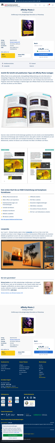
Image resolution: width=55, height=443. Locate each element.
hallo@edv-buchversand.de (12, 387)
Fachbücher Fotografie (24, 368)
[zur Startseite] (10, 4)
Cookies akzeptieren (12, 435)
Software (21, 365)
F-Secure (41, 367)
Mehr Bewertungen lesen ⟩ (27, 433)
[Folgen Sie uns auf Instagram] (31, 398)
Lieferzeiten (3, 367)
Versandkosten (4, 365)
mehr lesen (14, 290)
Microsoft (41, 368)
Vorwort (33, 63)
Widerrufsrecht (27, 439)
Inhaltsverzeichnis (9, 63)
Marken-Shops (22, 370)
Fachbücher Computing (24, 367)
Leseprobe (6, 66)
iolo (40, 370)
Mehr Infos (16, 432)
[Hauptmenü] (52, 5)
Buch (4, 55)
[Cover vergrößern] (27, 28)
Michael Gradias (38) (15, 42)
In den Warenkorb (43, 54)
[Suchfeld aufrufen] (35, 5)
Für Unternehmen (23, 372)
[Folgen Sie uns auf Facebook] (25, 398)
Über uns (3, 370)
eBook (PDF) (21, 55)
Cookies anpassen (13, 438)
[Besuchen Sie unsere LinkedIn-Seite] (35, 398)
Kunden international (5, 368)
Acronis (40, 365)
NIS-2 (20, 374)
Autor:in (32, 66)
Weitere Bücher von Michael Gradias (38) (12, 293)
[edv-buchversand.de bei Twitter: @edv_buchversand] (27, 398)
